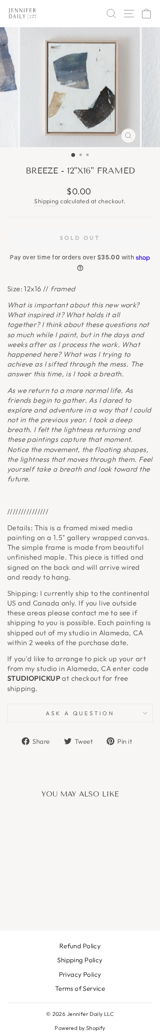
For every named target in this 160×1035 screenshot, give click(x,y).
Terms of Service (80, 988)
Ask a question (80, 713)
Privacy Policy (80, 974)
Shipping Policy (79, 960)
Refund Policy (80, 946)
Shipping (46, 201)
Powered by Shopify (80, 1027)
